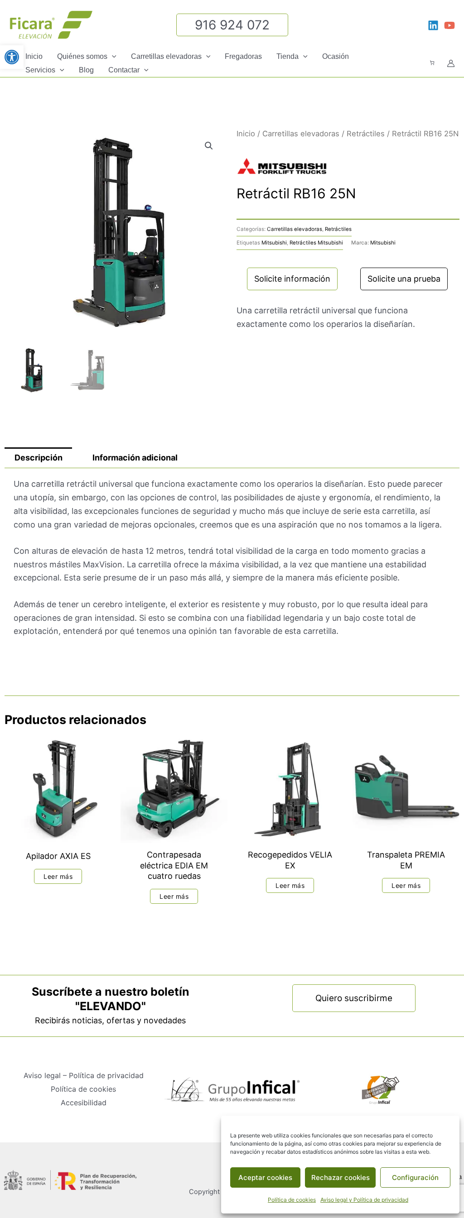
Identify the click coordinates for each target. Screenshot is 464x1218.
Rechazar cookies (340, 1177)
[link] (12, 57)
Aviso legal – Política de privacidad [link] (84, 1075)
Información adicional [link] (135, 457)
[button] (111, 56)
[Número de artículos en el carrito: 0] (432, 62)
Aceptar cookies (265, 1177)
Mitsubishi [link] (274, 243)
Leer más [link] (58, 876)
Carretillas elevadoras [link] (300, 133)
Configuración (415, 1177)
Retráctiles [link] (366, 133)
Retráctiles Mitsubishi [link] (316, 243)
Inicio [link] (246, 133)
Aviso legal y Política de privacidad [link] (364, 1199)
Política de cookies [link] (292, 1199)
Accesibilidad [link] (83, 1102)
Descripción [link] (38, 457)
